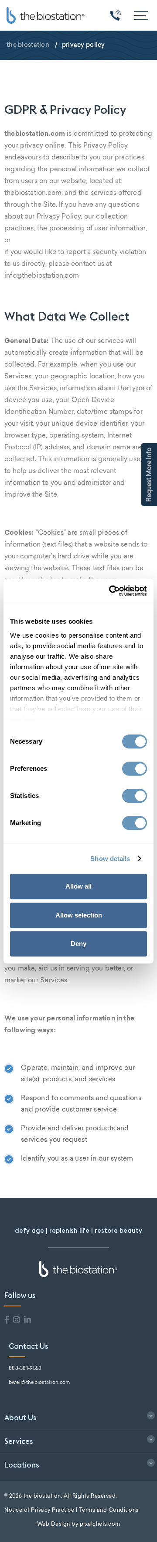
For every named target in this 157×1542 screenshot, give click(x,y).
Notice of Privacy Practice (39, 1510)
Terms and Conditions (109, 1510)
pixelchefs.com (100, 1524)
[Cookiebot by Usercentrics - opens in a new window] (111, 590)
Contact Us (28, 1346)
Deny (78, 943)
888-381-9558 (25, 1368)
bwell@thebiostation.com (39, 1382)
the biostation (28, 45)
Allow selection (78, 915)
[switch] (134, 769)
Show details (110, 858)
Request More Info (150, 475)
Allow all (78, 886)
